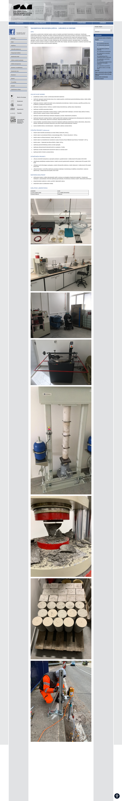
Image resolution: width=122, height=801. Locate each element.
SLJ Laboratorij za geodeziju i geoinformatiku (103, 60)
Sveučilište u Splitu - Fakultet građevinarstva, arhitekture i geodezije (22, 10)
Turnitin (18, 112)
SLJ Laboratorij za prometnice (103, 65)
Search (103, 31)
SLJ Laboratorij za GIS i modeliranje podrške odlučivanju (104, 57)
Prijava (26, 27)
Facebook (17, 32)
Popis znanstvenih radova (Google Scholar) (103, 75)
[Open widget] (117, 796)
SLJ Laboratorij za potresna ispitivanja (103, 49)
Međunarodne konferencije (101, 76)
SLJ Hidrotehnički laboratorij (103, 45)
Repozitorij (18, 108)
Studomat (18, 100)
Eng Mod (17, 119)
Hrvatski (96, 26)
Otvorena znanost (99, 78)
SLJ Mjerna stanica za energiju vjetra (103, 68)
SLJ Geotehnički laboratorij (103, 43)
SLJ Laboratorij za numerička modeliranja (103, 54)
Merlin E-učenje (18, 96)
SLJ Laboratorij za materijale (103, 46)
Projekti (97, 39)
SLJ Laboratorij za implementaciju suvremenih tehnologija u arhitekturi (104, 63)
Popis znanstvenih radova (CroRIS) (103, 72)
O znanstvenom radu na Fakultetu (103, 38)
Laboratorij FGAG (99, 41)
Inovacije (97, 70)
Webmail (18, 104)
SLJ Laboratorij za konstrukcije (103, 51)
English (100, 26)
